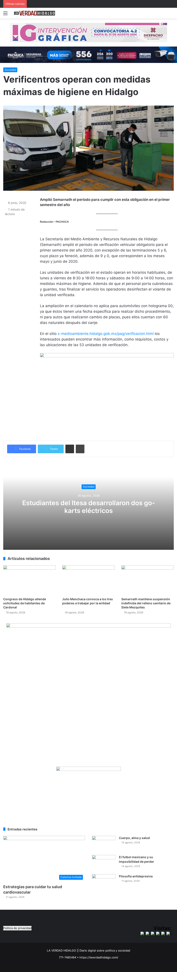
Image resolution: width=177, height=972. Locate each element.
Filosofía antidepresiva (136, 876)
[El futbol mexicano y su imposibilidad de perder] (104, 863)
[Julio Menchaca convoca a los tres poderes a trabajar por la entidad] (88, 580)
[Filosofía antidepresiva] (104, 882)
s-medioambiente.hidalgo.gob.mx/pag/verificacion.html (106, 333)
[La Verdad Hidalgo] (34, 13)
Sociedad (10, 69)
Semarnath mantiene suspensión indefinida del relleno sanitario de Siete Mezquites (146, 603)
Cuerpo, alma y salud (134, 838)
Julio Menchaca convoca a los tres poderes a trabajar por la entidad (87, 603)
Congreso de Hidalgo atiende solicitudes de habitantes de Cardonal (24, 603)
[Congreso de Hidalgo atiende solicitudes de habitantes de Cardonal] (29, 580)
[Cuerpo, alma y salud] (104, 844)
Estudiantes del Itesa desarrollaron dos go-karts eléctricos (88, 506)
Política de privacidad (17, 928)
